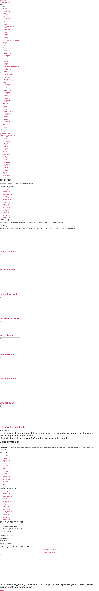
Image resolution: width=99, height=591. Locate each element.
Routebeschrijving (7, 460)
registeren (8, 77)
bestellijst (5, 8)
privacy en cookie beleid (49, 549)
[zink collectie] (10, 321)
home (4, 21)
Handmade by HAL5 (8, 74)
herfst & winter (9, 27)
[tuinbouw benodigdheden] (10, 406)
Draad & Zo (5, 23)
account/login (8, 45)
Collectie (5, 24)
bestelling (5, 465)
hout (6, 34)
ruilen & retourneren (8, 470)
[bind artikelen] (10, 382)
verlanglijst (5, 10)
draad (6, 35)
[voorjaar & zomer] (10, 231)
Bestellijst (5, 42)
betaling (5, 468)
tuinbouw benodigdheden (13, 427)
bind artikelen (6, 201)
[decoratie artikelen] (9, 273)
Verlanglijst (8, 44)
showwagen (8, 79)
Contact (5, 106)
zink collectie (6, 196)
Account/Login (6, 105)
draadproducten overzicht (12, 40)
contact (5, 13)
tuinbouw (7, 39)
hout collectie (6, 197)
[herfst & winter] (10, 254)
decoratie (7, 29)
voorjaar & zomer (9, 26)
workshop (7, 31)
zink (6, 32)
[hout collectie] (10, 338)
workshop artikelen (8, 194)
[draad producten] (7, 357)
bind (6, 37)
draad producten (7, 199)
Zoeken (2, 4)
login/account (6, 11)
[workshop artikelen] (7, 297)
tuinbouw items (7, 202)
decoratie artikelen (7, 193)
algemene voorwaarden (49, 552)
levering (5, 466)
